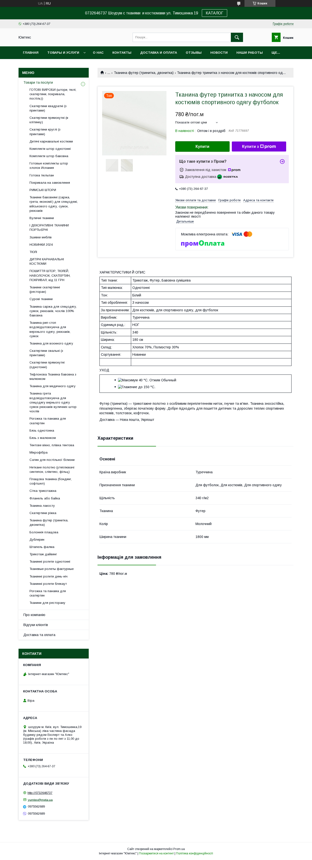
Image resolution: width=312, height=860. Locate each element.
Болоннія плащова (43, 532)
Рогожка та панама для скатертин (47, 421)
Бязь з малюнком (42, 438)
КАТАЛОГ (214, 13)
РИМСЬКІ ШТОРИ (42, 190)
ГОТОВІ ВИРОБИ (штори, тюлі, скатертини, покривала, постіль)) (52, 94)
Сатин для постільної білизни (52, 460)
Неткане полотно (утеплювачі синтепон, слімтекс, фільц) (51, 469)
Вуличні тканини (41, 218)
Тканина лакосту (42, 505)
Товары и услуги (63, 52)
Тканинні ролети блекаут (48, 584)
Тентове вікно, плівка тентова (51, 445)
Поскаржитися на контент (156, 853)
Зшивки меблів (40, 237)
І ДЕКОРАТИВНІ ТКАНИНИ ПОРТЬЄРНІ (49, 227)
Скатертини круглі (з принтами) (44, 132)
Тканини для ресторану (47, 603)
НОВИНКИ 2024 (41, 244)
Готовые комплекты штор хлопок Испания (48, 166)
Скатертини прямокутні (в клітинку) (48, 120)
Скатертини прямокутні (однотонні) (47, 365)
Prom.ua (179, 849)
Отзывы (194, 52)
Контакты (121, 52)
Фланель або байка (44, 498)
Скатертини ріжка (42, 513)
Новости (219, 52)
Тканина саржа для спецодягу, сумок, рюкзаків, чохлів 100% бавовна (53, 311)
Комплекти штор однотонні (50, 149)
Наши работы (249, 52)
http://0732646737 (40, 793)
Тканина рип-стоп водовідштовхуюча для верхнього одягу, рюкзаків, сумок (49, 329)
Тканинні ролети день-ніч (48, 576)
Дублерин (36, 539)
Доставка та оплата (39, 635)
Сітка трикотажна (42, 491)
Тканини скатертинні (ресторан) (44, 289)
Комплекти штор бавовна (48, 156)
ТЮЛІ (33, 252)
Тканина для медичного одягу (52, 386)
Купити (202, 146)
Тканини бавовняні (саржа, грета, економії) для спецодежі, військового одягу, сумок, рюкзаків (53, 203)
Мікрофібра (38, 452)
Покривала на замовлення (49, 182)
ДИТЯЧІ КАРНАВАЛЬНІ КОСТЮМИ (46, 261)
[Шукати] (237, 37)
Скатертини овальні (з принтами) (46, 353)
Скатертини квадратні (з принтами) (48, 108)
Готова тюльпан (41, 175)
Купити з (250, 146)
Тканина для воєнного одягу (51, 343)
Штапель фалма (41, 547)
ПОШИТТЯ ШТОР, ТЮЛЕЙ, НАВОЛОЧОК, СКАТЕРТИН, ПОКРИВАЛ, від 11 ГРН (49, 275)
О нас (98, 52)
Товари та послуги (38, 82)
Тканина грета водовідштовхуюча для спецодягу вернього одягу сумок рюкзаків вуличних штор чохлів (53, 402)
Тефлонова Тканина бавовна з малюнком (52, 377)
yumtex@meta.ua (40, 799)
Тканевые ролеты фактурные (51, 569)
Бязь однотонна (41, 430)
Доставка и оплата (158, 52)
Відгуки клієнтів (35, 625)
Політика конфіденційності (194, 853)
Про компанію (34, 615)
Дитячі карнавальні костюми (51, 141)
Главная (31, 52)
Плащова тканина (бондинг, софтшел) (50, 481)
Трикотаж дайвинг (43, 554)
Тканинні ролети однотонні (49, 561)
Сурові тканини (41, 299)
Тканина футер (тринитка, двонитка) (144, 73)
